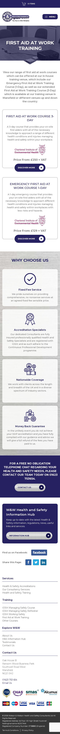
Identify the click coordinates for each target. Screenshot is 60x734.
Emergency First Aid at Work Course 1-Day (30, 186)
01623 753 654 (9, 679)
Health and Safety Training (16, 592)
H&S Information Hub (14, 639)
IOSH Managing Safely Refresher (20, 611)
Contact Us (24, 487)
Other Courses (10, 620)
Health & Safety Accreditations (18, 586)
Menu (52, 16)
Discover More (26, 167)
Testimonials (9, 642)
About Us (7, 635)
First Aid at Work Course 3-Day (30, 118)
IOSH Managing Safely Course (18, 607)
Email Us (7, 683)
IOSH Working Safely (13, 614)
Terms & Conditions (10, 730)
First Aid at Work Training (15, 617)
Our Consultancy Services (16, 589)
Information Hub (19, 535)
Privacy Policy (28, 730)
